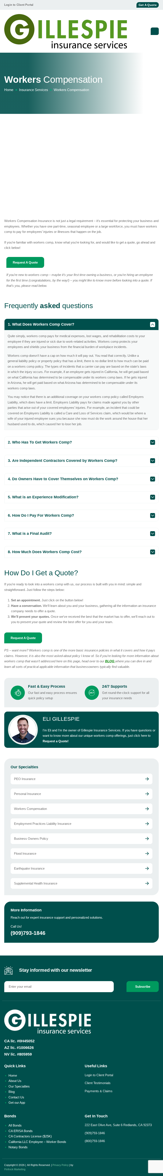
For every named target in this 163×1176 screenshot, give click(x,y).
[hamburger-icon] (155, 31)
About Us (14, 1081)
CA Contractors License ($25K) (30, 1136)
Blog (11, 1091)
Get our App (16, 1102)
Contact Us (16, 1097)
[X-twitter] (123, 5)
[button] (81, 324)
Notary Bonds (18, 1147)
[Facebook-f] (115, 5)
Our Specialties (19, 1086)
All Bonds (15, 1125)
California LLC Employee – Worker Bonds (37, 1142)
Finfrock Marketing (14, 1169)
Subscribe (142, 986)
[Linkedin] (130, 5)
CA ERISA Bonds (20, 1131)
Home (8, 90)
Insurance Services (33, 90)
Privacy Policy (60, 1165)
